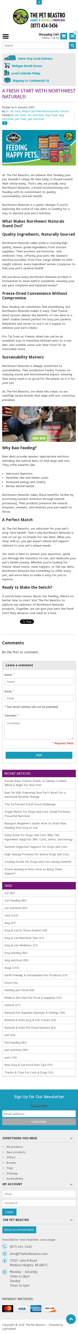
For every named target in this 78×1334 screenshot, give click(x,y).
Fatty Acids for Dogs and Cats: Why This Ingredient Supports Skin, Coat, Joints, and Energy (39, 837)
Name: (9, 674)
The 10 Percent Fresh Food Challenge (30, 804)
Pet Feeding (16, 1042)
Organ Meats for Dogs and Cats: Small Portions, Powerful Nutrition (38, 814)
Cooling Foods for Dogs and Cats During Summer (38, 861)
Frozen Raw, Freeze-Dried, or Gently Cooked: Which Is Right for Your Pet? (36, 783)
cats (11, 915)
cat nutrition (35, 115)
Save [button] (39, 755)
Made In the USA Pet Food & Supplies (33, 997)
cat (10, 893)
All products (14, 1146)
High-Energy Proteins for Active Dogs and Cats (37, 854)
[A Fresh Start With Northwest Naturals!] (39, 132)
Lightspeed (9, 1328)
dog (10, 923)
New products (16, 1152)
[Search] (72, 45)
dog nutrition (16, 960)
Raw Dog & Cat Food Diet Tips (28, 1065)
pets (11, 1057)
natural (12, 1005)
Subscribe (39, 1106)
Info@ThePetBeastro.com (29, 1254)
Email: (9, 691)
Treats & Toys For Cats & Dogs (29, 1072)
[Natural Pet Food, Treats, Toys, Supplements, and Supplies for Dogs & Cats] (39, 18)
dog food (51, 115)
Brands (11, 1162)
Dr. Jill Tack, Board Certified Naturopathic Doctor (37, 111)
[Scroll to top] (71, 1319)
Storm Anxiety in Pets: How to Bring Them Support (33, 871)
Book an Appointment (19, 1230)
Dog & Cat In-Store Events (26, 930)
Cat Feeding (16, 900)
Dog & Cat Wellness (21, 945)
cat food (20, 115)
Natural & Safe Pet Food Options (30, 1027)
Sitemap (12, 1173)
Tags (9, 1168)
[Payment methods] (7, 1308)
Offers (11, 1157)
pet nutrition (36, 119)
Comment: (12, 715)
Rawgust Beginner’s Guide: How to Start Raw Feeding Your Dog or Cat (35, 825)
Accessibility (14, 1178)
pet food (20, 119)
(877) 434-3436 (21, 1247)
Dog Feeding (16, 953)
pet (10, 1035)
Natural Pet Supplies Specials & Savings (35, 1012)
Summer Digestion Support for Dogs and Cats (36, 846)
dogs (12, 967)
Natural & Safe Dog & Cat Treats (30, 1020)
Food (11, 982)
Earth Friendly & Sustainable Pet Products (36, 975)
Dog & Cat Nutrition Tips (24, 938)
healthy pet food (19, 990)
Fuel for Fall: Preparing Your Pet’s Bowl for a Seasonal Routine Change (35, 795)
